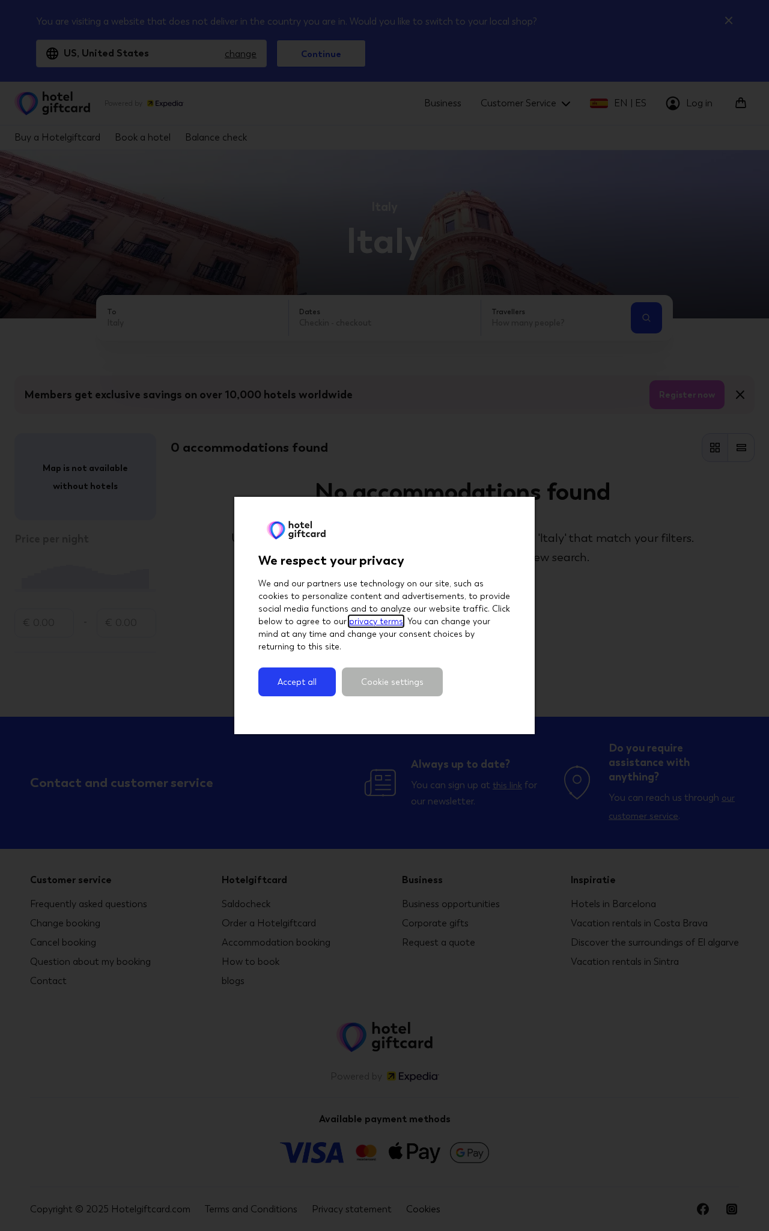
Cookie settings (392, 681)
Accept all (297, 681)
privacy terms (376, 621)
